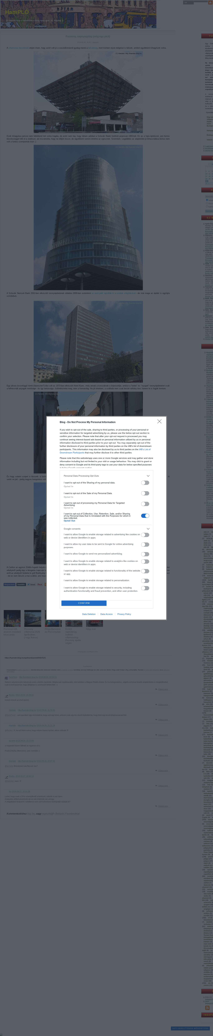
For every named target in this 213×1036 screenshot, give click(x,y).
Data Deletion (89, 614)
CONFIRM (84, 603)
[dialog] (106, 518)
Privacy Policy (124, 614)
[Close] (160, 422)
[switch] (145, 483)
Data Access (106, 614)
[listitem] (106, 476)
